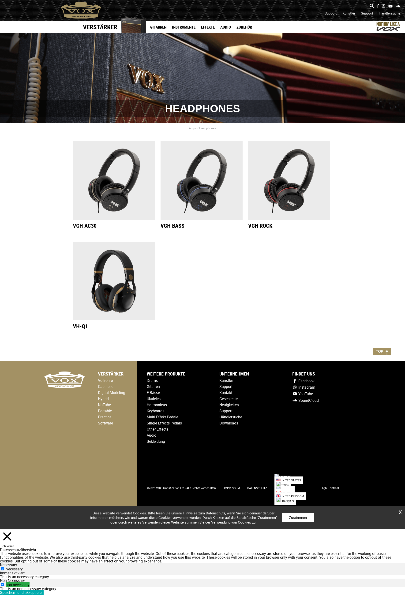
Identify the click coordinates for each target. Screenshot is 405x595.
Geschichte (228, 398)
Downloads (228, 423)
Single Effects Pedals (164, 423)
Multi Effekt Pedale (162, 417)
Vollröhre (105, 380)
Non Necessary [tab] (12, 580)
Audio (225, 27)
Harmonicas (157, 404)
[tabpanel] (202, 577)
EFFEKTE (208, 27)
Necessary (14, 569)
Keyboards (155, 410)
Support (331, 13)
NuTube (104, 404)
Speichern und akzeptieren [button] (22, 592)
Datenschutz (257, 488)
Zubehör (244, 27)
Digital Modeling (111, 392)
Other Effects (157, 429)
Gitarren (158, 27)
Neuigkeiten (229, 404)
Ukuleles (154, 398)
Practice (104, 417)
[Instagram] (383, 6)
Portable (105, 410)
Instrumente (183, 27)
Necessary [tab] (8, 564)
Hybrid (103, 398)
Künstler (348, 13)
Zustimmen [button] (298, 517)
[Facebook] (378, 6)
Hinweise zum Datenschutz (204, 513)
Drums (152, 380)
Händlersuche (389, 13)
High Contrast (330, 488)
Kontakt (225, 392)
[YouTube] (390, 6)
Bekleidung (156, 441)
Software (105, 423)
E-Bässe (153, 392)
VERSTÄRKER (100, 26)
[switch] (2, 584)
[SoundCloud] (398, 6)
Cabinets (105, 386)
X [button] (400, 511)
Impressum (232, 488)
